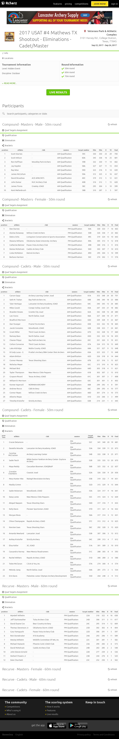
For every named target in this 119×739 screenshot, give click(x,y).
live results (58, 92)
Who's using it (13, 710)
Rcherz (11, 3)
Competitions (12, 706)
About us (10, 714)
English (19, 734)
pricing (68, 3)
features (57, 3)
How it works (52, 706)
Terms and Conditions (104, 734)
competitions (81, 3)
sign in (114, 3)
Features (50, 710)
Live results (51, 714)
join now (100, 3)
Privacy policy (84, 734)
